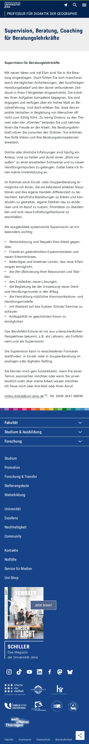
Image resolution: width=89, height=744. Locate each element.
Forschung (13, 441)
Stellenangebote (17, 485)
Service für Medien (18, 568)
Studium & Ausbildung (23, 432)
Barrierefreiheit (63, 739)
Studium (11, 458)
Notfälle (11, 559)
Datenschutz (43, 739)
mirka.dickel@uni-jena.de (24, 396)
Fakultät (11, 422)
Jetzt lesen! (43, 605)
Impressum (25, 739)
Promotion (12, 467)
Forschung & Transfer (21, 476)
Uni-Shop (12, 577)
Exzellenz (11, 518)
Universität (13, 509)
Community (13, 536)
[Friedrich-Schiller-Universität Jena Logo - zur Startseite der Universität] (12, 5)
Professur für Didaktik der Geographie (42, 14)
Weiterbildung (15, 495)
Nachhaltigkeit (15, 527)
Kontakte (11, 550)
